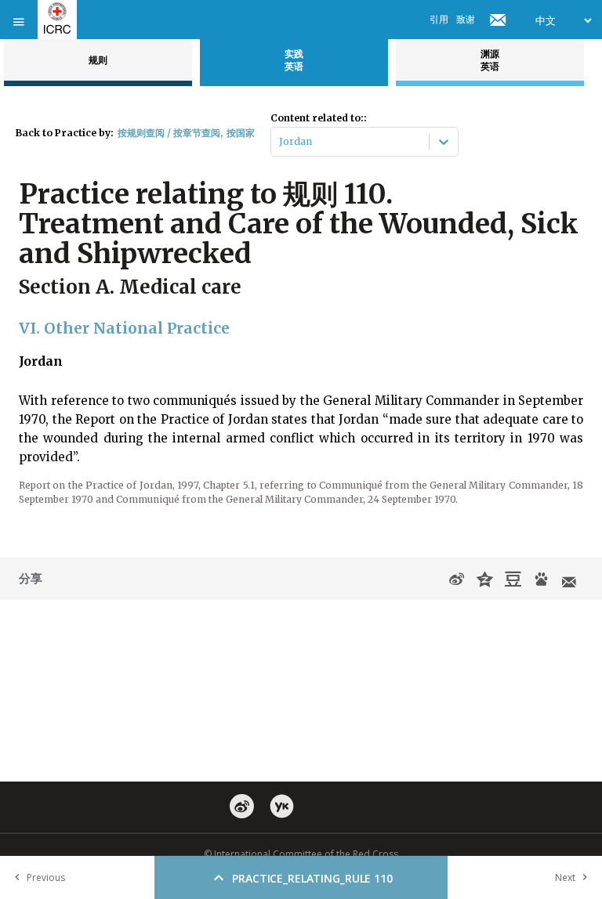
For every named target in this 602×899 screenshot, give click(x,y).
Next (565, 877)
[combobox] (280, 141)
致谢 (465, 19)
